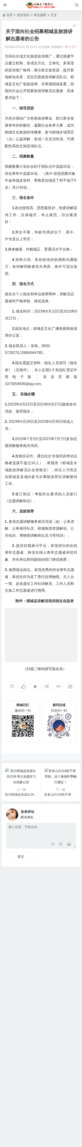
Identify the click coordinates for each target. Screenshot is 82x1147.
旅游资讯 (23, 15)
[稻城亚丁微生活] (41, 5)
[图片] (69, 844)
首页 (9, 15)
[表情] (60, 844)
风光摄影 (40, 15)
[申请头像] (71, 813)
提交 (21, 856)
